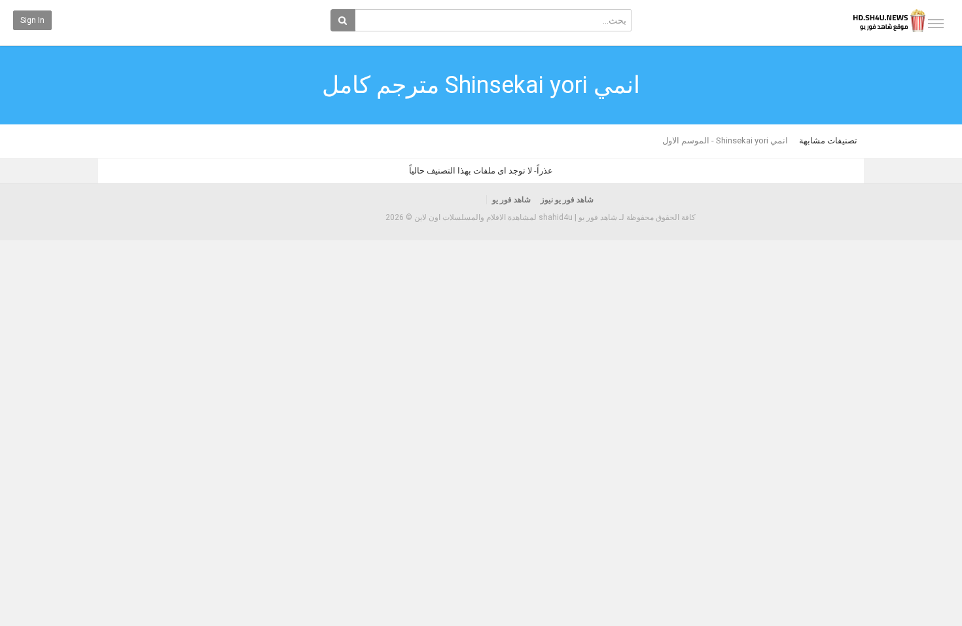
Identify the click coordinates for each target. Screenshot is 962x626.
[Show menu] (935, 23)
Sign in (32, 20)
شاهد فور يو (511, 199)
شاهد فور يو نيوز (567, 199)
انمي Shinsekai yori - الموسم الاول (725, 140)
